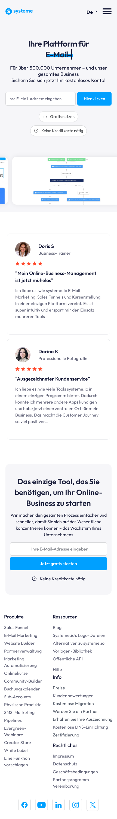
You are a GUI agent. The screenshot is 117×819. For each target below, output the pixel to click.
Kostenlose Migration (73, 703)
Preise (59, 687)
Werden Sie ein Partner (75, 711)
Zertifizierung (66, 735)
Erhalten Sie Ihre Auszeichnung (82, 719)
